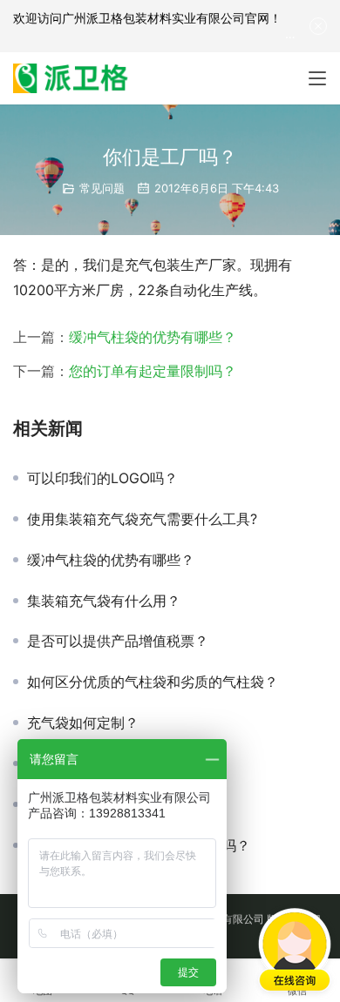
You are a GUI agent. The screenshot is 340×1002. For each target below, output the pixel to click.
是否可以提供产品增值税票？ (117, 641)
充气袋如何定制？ (83, 722)
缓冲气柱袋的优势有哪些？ (152, 337)
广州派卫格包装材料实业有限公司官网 (165, 17)
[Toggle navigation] (317, 78)
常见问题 (102, 188)
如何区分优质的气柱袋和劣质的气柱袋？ (152, 681)
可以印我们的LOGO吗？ (102, 478)
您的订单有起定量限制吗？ (152, 371)
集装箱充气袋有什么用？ (103, 601)
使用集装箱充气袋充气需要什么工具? (142, 519)
